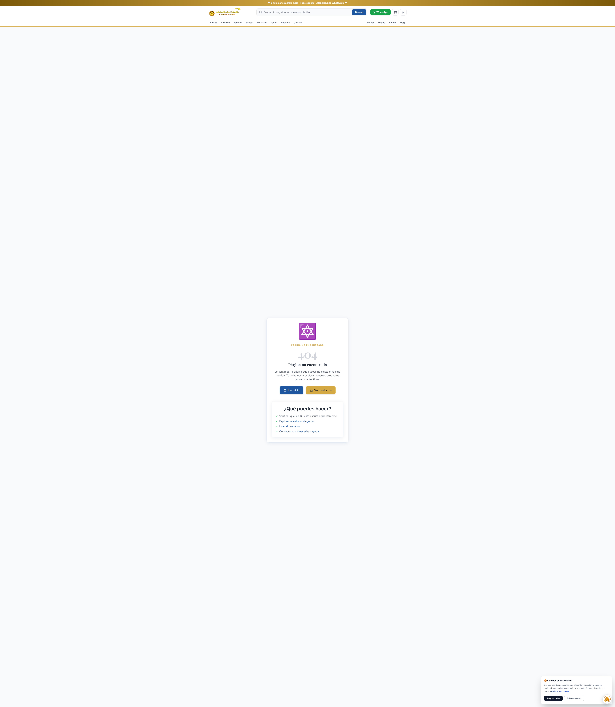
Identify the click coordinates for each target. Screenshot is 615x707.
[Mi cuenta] (403, 12)
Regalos (285, 22)
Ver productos (323, 390)
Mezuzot (262, 22)
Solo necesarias (574, 698)
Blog (402, 22)
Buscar (359, 12)
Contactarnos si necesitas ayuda (299, 431)
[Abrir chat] (607, 699)
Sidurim (225, 22)
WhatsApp (382, 12)
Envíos (370, 22)
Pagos (381, 22)
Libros (213, 22)
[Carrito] (395, 12)
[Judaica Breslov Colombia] (230, 12)
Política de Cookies (560, 691)
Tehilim (238, 22)
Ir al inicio (293, 390)
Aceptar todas (553, 698)
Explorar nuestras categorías (296, 421)
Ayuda (392, 22)
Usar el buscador (289, 426)
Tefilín (274, 22)
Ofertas (298, 22)
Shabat (249, 22)
